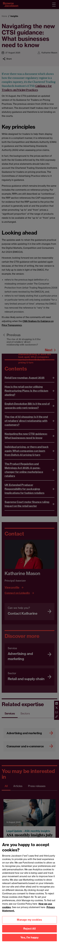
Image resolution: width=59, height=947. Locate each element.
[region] (29, 892)
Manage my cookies (29, 919)
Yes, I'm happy (29, 937)
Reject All (29, 928)
